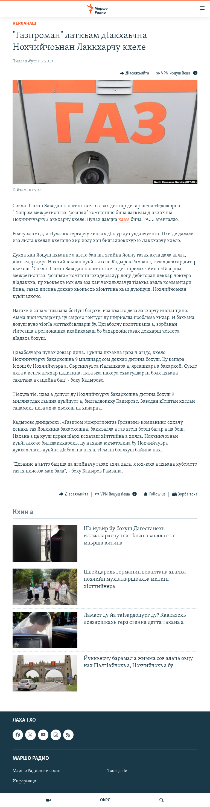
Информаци (24, 781)
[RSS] (68, 735)
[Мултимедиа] (48, 800)
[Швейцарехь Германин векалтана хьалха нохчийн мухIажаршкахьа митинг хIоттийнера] (45, 587)
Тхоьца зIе (117, 771)
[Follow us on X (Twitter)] (30, 735)
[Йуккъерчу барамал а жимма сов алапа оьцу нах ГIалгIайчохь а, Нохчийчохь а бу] (45, 673)
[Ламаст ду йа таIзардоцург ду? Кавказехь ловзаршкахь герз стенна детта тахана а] (45, 630)
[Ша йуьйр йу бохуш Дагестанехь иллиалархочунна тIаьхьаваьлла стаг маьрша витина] (45, 543)
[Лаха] (161, 800)
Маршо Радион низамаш (37, 771)
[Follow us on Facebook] (18, 735)
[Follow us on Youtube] (43, 735)
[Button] (134, 73)
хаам (123, 219)
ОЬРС (105, 800)
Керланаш (24, 23)
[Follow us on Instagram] (56, 735)
